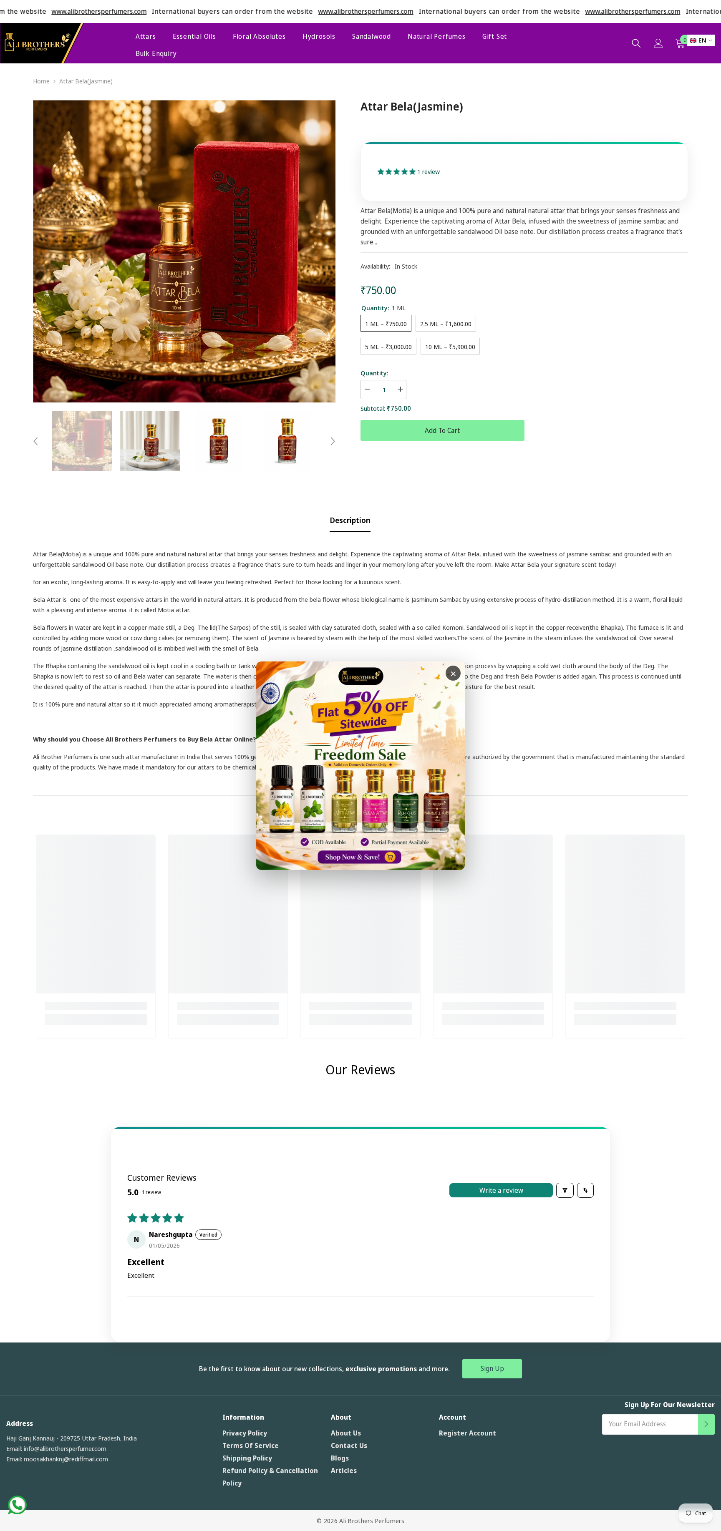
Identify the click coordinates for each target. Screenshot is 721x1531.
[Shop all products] (360, 765)
